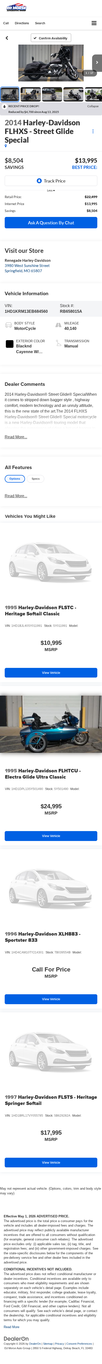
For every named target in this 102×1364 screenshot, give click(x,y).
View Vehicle (51, 672)
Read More (11, 1327)
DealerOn (35, 1343)
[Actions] (93, 131)
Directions (22, 23)
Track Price (55, 181)
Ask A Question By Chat (51, 222)
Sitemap (48, 1343)
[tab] (15, 479)
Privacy (59, 1343)
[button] (6, 23)
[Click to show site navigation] (94, 23)
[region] (51, 203)
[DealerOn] (16, 1338)
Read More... (16, 437)
